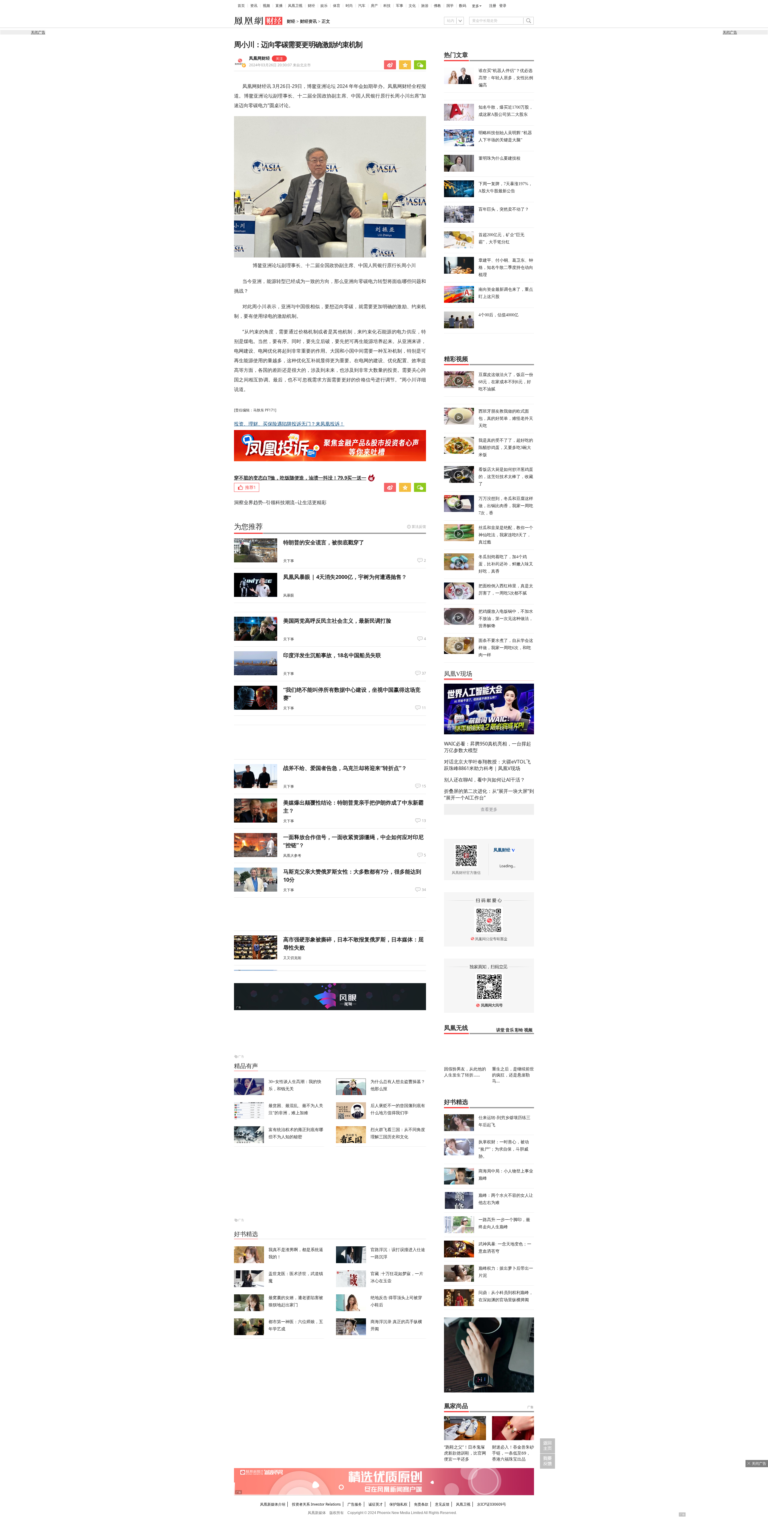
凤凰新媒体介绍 (272, 1504)
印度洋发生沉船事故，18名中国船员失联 (332, 655)
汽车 (361, 6)
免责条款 (421, 1504)
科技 (387, 6)
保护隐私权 (398, 1504)
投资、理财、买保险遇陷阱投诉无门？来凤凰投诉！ (289, 423)
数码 (462, 6)
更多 (475, 6)
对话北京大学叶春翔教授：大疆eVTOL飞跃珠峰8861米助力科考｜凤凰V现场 (487, 765)
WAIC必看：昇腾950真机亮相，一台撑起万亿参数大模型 (487, 747)
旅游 (424, 6)
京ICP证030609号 (491, 1504)
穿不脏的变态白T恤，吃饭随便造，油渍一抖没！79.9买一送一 (300, 477)
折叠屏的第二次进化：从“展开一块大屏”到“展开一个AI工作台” (489, 794)
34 (424, 889)
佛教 (437, 6)
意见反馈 (442, 1504)
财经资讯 (308, 21)
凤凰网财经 (259, 58)
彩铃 (519, 1030)
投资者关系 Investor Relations (316, 1504)
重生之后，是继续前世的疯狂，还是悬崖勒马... (513, 1075)
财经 (311, 6)
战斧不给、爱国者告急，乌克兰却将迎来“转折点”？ (345, 768)
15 (424, 786)
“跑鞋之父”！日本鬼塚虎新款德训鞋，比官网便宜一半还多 (465, 1453)
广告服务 (354, 1504)
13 (424, 820)
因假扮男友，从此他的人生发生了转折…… (465, 1072)
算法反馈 (419, 526)
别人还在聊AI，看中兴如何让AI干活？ (484, 779)
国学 (450, 6)
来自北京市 (280, 65)
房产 (374, 6)
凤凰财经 (502, 850)
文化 (412, 6)
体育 (336, 6)
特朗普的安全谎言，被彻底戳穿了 (323, 542)
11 (424, 708)
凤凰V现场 (458, 673)
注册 (492, 6)
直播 (279, 6)
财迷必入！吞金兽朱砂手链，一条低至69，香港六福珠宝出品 (513, 1453)
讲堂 (500, 1030)
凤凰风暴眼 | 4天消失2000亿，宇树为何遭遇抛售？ (345, 576)
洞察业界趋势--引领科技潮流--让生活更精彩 (280, 502)
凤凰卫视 (295, 6)
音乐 (510, 1030)
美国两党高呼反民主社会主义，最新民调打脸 (337, 620)
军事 (399, 6)
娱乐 (324, 6)
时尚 (349, 6)
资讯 (253, 6)
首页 (241, 6)
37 (424, 673)
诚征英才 (375, 1504)
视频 (266, 6)
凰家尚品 (456, 1406)
